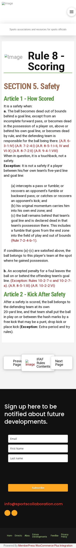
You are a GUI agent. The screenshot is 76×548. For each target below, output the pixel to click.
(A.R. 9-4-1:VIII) (46, 151)
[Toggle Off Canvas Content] (71, 11)
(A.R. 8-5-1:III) (19, 285)
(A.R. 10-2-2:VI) (43, 285)
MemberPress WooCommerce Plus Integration (45, 545)
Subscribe (38, 488)
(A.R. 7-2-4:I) (25, 146)
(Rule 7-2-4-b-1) (23, 240)
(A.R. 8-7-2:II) (23, 151)
